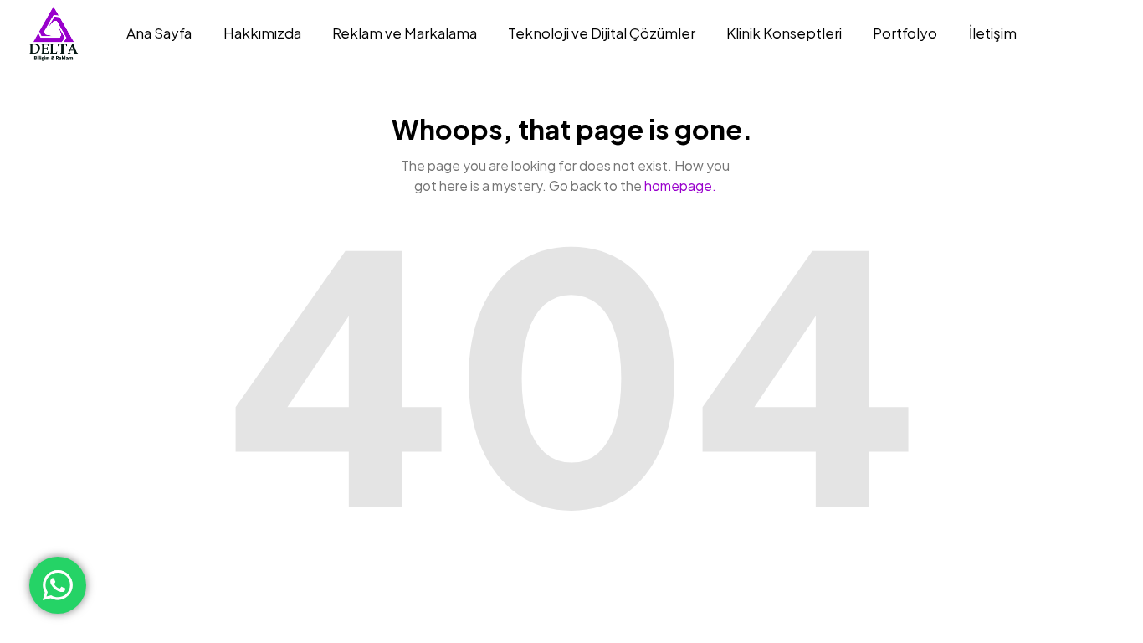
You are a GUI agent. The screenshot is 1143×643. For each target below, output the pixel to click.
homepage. (680, 185)
